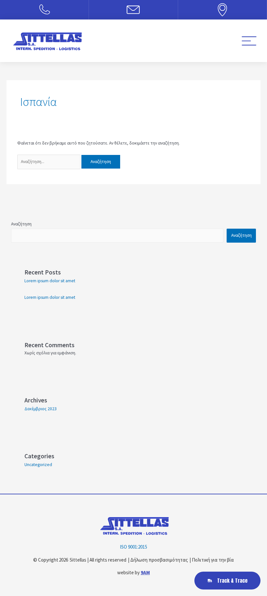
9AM (145, 572)
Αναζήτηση (21, 224)
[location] (222, 9)
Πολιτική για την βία (213, 560)
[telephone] (44, 9)
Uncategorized (38, 464)
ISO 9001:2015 (133, 547)
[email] (133, 9)
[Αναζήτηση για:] (49, 161)
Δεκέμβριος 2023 (40, 409)
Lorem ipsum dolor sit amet (49, 281)
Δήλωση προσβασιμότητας (159, 560)
